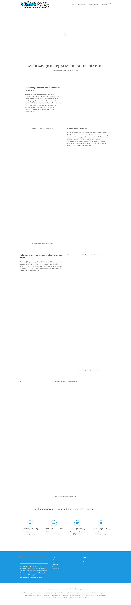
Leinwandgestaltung (101, 528)
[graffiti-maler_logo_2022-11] (35, 4)
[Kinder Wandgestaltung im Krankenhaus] (89, 311)
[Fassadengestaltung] (30, 523)
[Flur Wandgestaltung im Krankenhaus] (42, 184)
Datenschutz (55, 569)
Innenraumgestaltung (54, 528)
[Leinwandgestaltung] (101, 523)
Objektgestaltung (77, 528)
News (53, 559)
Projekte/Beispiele (57, 562)
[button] (85, 4)
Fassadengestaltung (30, 528)
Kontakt (54, 566)
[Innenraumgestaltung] (54, 523)
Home (53, 557)
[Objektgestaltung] (77, 523)
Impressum (55, 564)
